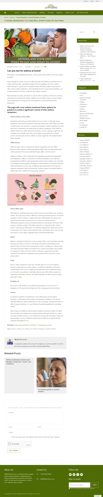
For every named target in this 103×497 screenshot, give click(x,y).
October (84, 163)
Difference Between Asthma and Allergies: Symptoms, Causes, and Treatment (18, 362)
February (84, 154)
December (85, 159)
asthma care (20, 329)
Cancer (82, 123)
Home (6, 17)
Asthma (12, 17)
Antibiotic (83, 106)
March (84, 152)
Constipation (84, 125)
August (84, 140)
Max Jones (23, 339)
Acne (81, 95)
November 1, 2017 (17, 67)
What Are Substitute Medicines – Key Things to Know (88, 56)
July (83, 142)
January (84, 156)
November (85, 161)
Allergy (82, 102)
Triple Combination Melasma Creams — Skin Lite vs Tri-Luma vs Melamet (88, 80)
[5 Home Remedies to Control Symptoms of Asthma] (35, 45)
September (85, 165)
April (83, 149)
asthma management (39, 329)
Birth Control (84, 116)
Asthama (13, 329)
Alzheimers (83, 104)
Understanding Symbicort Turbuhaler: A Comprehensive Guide (33, 325)
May (83, 147)
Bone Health (83, 120)
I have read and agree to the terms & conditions (82, 488)
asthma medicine (26, 274)
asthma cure (46, 121)
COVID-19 (83, 127)
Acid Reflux (83, 93)
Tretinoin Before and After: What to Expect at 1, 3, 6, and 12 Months (88, 68)
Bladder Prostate (85, 118)
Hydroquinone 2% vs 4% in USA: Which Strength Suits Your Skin (88, 74)
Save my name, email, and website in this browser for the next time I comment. (36, 437)
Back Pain (83, 111)
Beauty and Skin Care (86, 113)
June (83, 145)
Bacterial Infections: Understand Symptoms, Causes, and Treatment (87, 62)
